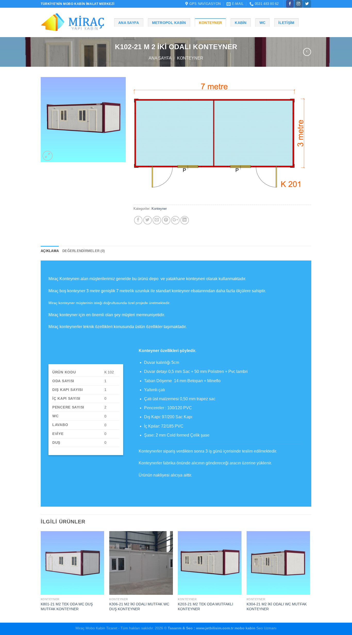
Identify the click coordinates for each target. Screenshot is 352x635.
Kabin (240, 23)
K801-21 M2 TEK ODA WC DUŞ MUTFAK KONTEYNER (67, 606)
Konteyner (210, 23)
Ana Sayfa (128, 23)
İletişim (286, 23)
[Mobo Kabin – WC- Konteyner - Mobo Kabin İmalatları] (73, 22)
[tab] (50, 251)
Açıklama (50, 251)
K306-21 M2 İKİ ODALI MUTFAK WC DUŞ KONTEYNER (139, 606)
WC (262, 23)
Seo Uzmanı (265, 628)
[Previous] (41, 576)
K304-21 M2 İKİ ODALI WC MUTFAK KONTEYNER (277, 606)
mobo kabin (244, 628)
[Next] (310, 576)
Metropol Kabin (169, 23)
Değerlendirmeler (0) (83, 251)
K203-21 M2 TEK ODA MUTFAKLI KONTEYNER (205, 606)
